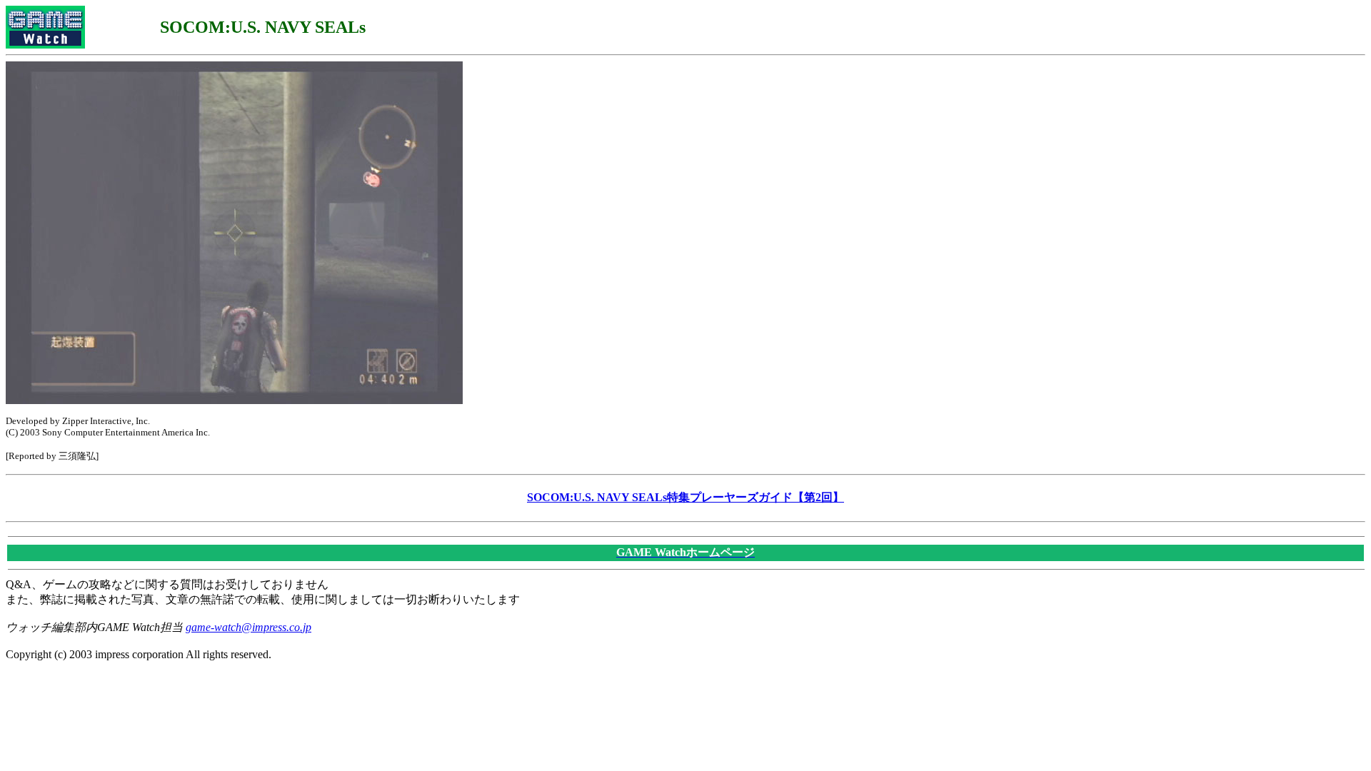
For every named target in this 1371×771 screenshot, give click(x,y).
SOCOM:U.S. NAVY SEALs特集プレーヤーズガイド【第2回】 (685, 497)
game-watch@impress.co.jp (248, 627)
